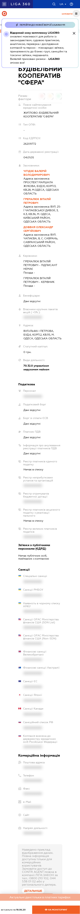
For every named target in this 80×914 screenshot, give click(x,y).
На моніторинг (57, 909)
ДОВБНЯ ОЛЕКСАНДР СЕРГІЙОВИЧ (38, 229)
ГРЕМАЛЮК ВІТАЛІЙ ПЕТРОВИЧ (37, 201)
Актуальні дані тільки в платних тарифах (40, 897)
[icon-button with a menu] (76, 13)
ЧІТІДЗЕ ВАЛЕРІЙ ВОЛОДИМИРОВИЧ (36, 173)
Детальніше (33, 890)
